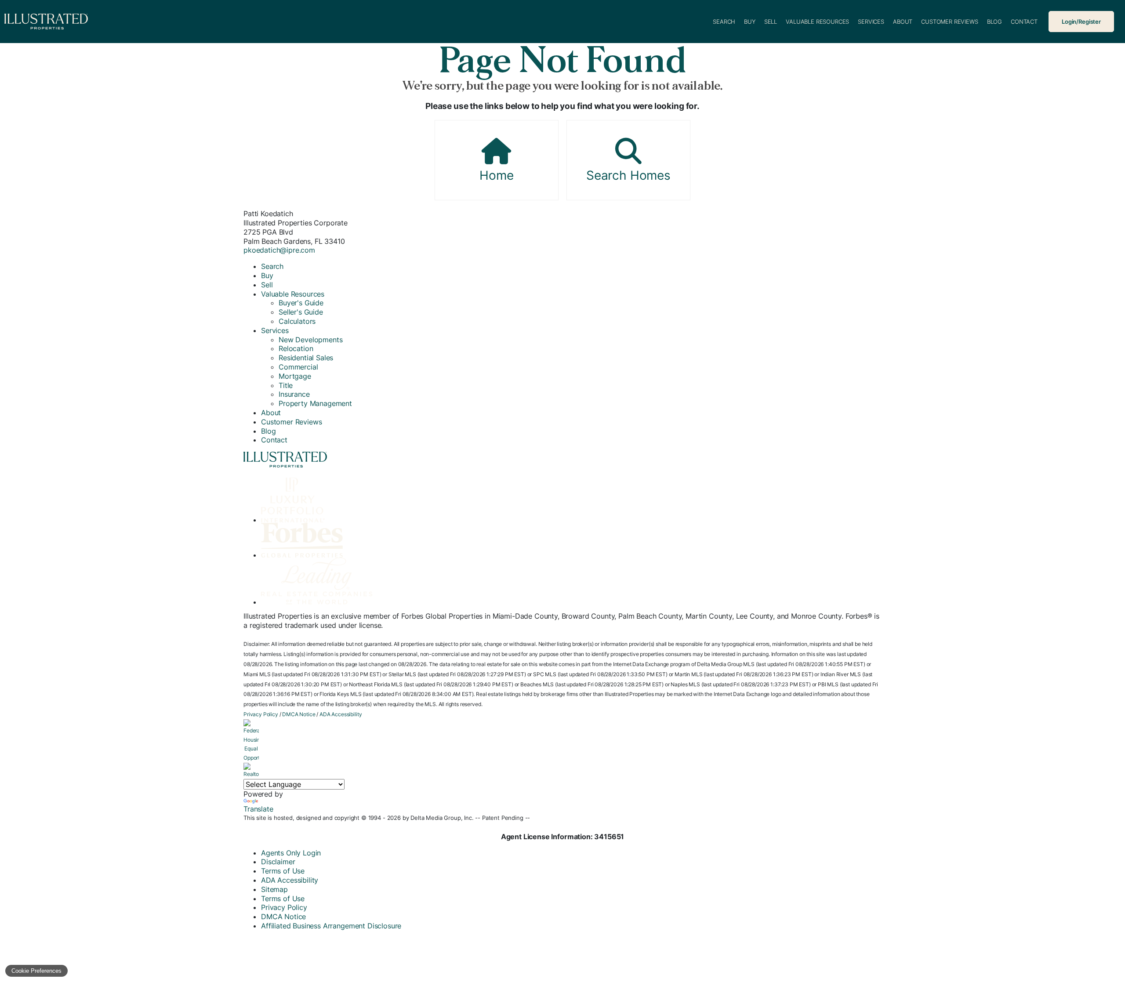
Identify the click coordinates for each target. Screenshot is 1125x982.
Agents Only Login (291, 852)
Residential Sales (306, 357)
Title (286, 385)
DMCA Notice (298, 714)
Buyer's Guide (301, 302)
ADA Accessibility (340, 714)
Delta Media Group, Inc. (441, 817)
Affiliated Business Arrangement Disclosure (331, 925)
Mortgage (295, 376)
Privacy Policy (260, 714)
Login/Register (1081, 21)
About (902, 21)
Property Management (315, 403)
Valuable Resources (817, 21)
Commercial (298, 366)
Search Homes (628, 175)
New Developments (310, 339)
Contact (1024, 21)
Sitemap (274, 889)
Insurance (294, 394)
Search (724, 21)
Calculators (297, 321)
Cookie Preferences (36, 971)
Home (496, 175)
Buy (749, 21)
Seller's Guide (301, 312)
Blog (994, 21)
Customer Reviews (949, 21)
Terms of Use (283, 870)
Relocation (296, 348)
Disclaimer (278, 861)
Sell (770, 21)
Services (871, 21)
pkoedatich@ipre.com (279, 250)
